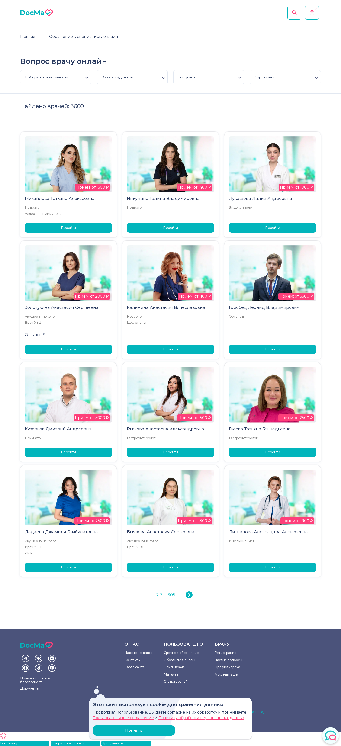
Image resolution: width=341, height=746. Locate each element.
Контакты (132, 660)
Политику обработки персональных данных (201, 718)
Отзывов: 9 (35, 335)
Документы (29, 688)
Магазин (171, 674)
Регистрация (225, 653)
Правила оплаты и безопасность (35, 680)
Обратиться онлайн (180, 660)
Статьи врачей (176, 681)
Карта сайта (135, 667)
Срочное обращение (181, 653)
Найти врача (174, 667)
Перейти (68, 228)
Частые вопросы (138, 653)
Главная (27, 36)
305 (171, 594)
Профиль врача (227, 667)
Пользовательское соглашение (123, 718)
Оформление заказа (67, 743)
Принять (133, 730)
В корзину (8, 743)
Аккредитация (227, 674)
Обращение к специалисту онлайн (83, 36)
